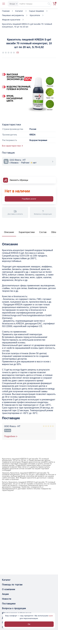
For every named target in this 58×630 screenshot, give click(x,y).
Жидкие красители (11, 20)
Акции (5, 594)
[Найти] (48, 3)
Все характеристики (11, 146)
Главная (5, 11)
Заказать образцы (19, 180)
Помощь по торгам (12, 584)
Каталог (19, 11)
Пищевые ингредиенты (13, 15)
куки (51, 616)
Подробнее (10, 436)
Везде (12, 4)
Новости (6, 599)
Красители (35, 15)
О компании (8, 589)
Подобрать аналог (29, 199)
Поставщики (9, 603)
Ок (29, 624)
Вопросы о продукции (14, 608)
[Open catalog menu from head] (3, 3)
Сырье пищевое (36, 11)
